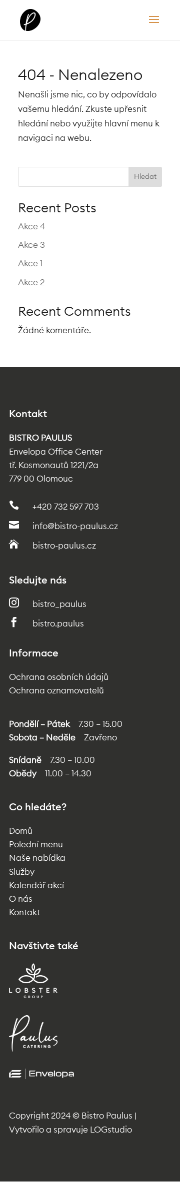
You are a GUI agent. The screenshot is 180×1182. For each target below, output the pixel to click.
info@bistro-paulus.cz (75, 526)
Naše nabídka (37, 858)
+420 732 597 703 (65, 507)
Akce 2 (31, 282)
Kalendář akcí (36, 885)
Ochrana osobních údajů (58, 677)
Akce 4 (31, 226)
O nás (20, 899)
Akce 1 (30, 263)
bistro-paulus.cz (64, 546)
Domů (20, 831)
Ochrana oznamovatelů (56, 690)
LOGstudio (111, 1130)
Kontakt (24, 912)
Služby (21, 872)
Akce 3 (31, 245)
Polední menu (36, 844)
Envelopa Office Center (55, 452)
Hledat (145, 176)
